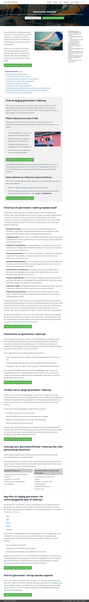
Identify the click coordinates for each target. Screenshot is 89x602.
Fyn (60, 2)
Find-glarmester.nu (11, 2)
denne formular (28, 188)
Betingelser (83, 600)
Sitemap (78, 600)
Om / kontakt (75, 2)
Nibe (7, 519)
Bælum (8, 526)
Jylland (55, 2)
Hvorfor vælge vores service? (33, 18)
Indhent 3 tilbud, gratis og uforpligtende (53, 18)
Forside (49, 2)
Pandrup (9, 529)
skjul (21, 71)
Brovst (8, 523)
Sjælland (66, 2)
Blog (74, 600)
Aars (7, 516)
